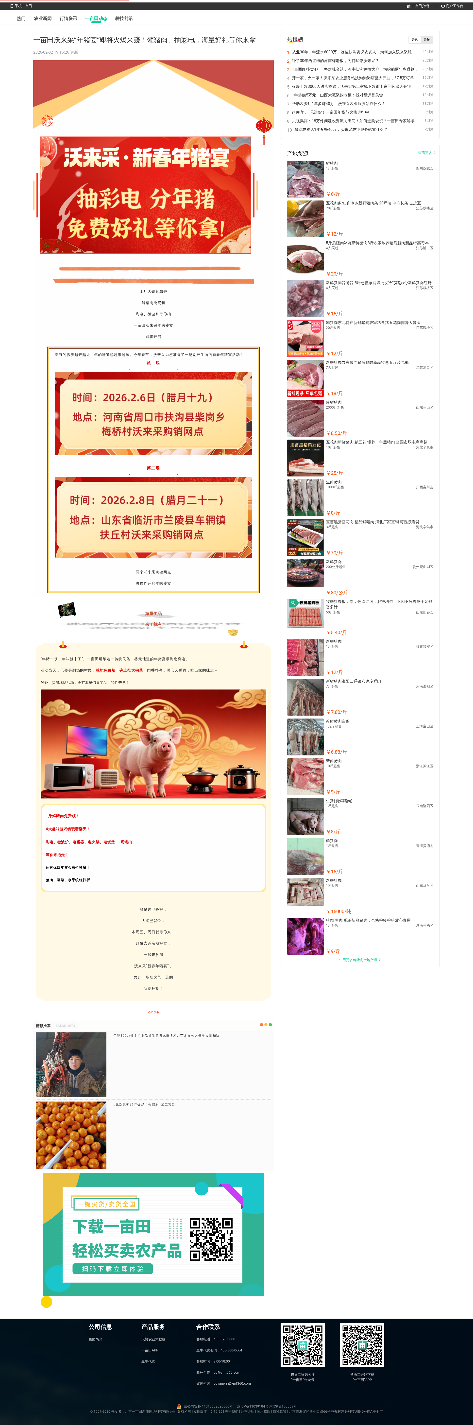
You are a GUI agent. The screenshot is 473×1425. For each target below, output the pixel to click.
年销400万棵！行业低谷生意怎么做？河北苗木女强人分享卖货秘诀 (166, 1035)
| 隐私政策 (279, 1411)
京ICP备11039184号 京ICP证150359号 (267, 1406)
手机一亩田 (23, 6)
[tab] (21, 18)
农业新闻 (43, 18)
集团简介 (95, 1339)
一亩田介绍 (420, 6)
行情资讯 (68, 18)
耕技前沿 (124, 18)
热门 (21, 18)
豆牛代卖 (148, 1361)
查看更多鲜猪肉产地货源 (358, 960)
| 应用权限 (263, 1411)
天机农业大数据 (153, 1339)
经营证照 (248, 1411)
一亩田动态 (96, 18)
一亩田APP (149, 1350)
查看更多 (425, 153)
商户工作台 (454, 6)
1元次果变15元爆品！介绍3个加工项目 (144, 1104)
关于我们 (232, 1411)
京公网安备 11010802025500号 (208, 1406)
